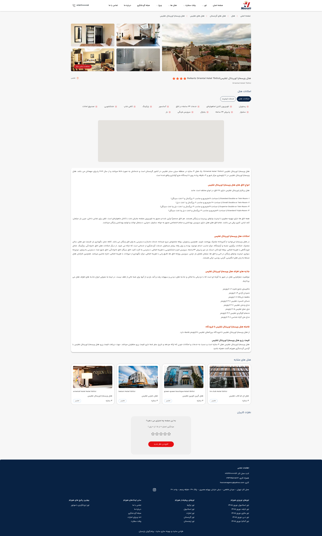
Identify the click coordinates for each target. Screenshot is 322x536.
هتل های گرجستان (218, 16)
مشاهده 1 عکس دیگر (83, 66)
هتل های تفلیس (197, 16)
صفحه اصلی (245, 16)
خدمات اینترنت (228, 98)
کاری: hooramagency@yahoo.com (234, 482)
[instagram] (154, 489)
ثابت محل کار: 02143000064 (237, 473)
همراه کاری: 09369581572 (237, 478)
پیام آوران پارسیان (146, 531)
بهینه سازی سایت (163, 531)
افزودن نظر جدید (161, 444)
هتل (233, 16)
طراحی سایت (177, 531)
